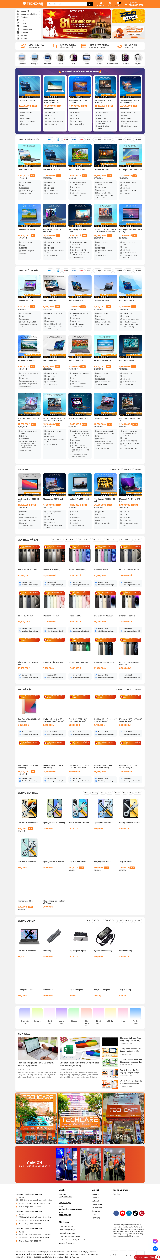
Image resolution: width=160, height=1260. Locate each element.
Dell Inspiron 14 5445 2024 (130, 170)
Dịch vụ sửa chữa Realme (129, 823)
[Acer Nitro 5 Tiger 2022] (79, 404)
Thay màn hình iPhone (77, 862)
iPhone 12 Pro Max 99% (104, 662)
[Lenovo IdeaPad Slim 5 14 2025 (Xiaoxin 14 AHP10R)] (130, 87)
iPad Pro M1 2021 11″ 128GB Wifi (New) (128, 767)
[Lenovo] (81, 139)
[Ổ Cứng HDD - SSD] (29, 975)
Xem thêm (138, 139)
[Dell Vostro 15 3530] (29, 87)
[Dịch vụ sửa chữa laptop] (29, 936)
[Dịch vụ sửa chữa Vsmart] (54, 847)
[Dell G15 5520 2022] (105, 404)
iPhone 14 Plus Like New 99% (28, 663)
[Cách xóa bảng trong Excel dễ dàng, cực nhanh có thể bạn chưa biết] (110, 1062)
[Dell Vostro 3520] (29, 155)
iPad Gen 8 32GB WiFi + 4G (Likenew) (29, 720)
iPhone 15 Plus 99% (51, 616)
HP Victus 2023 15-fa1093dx (103, 101)
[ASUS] (73, 139)
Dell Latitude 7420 (50, 361)
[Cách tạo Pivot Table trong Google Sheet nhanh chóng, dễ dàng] (80, 1048)
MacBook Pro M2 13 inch (78, 499)
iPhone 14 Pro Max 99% (104, 616)
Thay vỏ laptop (125, 990)
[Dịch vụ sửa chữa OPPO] (105, 808)
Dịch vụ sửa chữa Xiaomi (78, 823)
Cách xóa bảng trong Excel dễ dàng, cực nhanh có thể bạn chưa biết (131, 1062)
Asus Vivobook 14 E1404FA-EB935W (51, 101)
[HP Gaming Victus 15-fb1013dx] (54, 215)
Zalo (155, 1249)
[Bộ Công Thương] (119, 1220)
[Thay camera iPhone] (29, 886)
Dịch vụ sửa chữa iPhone (28, 823)
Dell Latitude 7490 (50, 301)
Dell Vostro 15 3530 (27, 100)
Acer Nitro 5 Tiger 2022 (78, 418)
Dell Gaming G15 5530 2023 (77, 231)
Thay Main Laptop (75, 990)
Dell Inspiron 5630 (101, 170)
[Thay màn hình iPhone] (79, 847)
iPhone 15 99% (74, 616)
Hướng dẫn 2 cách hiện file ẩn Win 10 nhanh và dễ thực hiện (131, 1051)
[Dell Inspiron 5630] (105, 155)
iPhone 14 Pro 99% (127, 616)
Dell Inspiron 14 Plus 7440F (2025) (130, 231)
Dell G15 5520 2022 (102, 418)
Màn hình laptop (125, 951)
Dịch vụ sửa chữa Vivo (27, 862)
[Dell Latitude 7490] (54, 286)
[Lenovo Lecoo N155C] (29, 215)
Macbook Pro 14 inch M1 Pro (129, 500)
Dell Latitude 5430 (126, 361)
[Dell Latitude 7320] (79, 346)
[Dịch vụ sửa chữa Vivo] (29, 847)
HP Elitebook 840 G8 (102, 361)
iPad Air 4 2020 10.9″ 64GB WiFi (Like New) (130, 720)
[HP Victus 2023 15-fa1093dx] (105, 87)
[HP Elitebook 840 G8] (105, 346)
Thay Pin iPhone (125, 862)
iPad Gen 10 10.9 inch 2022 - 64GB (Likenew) (105, 720)
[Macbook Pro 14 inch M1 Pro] (130, 484)
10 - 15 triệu (107, 139)
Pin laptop (47, 951)
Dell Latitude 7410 (75, 301)
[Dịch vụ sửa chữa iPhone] (29, 808)
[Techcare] (33, 4)
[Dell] (50, 139)
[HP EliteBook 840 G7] (29, 346)
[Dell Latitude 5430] (130, 346)
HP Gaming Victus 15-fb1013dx (52, 231)
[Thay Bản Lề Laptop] (105, 975)
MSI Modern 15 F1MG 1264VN (78, 101)
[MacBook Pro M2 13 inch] (79, 484)
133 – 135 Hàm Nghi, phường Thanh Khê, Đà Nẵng (33, 1200)
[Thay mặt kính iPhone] (105, 847)
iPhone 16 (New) (101, 569)
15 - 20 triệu (118, 139)
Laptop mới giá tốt (28, 139)
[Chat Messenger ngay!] (155, 1241)
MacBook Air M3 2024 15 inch (104, 500)
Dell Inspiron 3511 (101, 301)
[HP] (58, 139)
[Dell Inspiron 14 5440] (79, 155)
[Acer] (89, 139)
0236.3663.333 (35, 1224)
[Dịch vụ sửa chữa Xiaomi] (79, 808)
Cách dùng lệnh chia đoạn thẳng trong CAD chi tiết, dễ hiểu (131, 1040)
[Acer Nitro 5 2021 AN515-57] (29, 404)
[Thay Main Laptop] (79, 975)
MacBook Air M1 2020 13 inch (28, 500)
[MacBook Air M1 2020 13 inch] (29, 484)
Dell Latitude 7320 (75, 361)
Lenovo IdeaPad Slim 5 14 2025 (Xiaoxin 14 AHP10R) (129, 101)
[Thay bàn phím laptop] (79, 936)
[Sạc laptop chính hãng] (105, 936)
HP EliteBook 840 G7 (26, 361)
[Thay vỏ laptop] (130, 975)
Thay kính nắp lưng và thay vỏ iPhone (54, 902)
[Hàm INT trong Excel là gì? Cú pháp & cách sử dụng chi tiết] (38, 1048)
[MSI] (65, 139)
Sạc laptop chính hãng (103, 951)
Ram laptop (48, 990)
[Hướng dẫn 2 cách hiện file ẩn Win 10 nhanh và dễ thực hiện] (110, 1052)
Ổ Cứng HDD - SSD (25, 990)
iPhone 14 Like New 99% (53, 662)
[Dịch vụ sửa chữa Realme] (130, 808)
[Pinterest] (142, 1213)
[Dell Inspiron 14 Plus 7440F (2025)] (130, 215)
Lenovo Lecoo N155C (26, 230)
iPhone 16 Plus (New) (77, 569)
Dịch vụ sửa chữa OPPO (103, 823)
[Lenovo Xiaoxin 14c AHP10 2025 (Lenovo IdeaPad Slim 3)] (105, 215)
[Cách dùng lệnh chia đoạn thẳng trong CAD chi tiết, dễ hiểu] (110, 1041)
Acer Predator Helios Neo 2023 (129, 419)
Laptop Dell (96, 1198)
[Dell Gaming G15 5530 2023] (79, 215)
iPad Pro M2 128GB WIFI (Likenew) (28, 767)
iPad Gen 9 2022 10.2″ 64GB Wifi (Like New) (77, 720)
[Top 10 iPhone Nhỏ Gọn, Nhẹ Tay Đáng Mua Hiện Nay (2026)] (110, 1073)
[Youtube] (122, 1213)
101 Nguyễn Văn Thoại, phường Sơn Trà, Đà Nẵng (33, 1234)
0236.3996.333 (35, 1207)
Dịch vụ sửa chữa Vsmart (53, 862)
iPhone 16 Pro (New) (51, 569)
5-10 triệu (98, 139)
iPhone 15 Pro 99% (25, 616)
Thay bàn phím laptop (77, 951)
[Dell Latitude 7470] (29, 286)
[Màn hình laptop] (130, 936)
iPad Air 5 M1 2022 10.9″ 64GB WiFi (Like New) (78, 767)
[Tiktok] (135, 1213)
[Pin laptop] (54, 936)
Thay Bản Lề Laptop (102, 990)
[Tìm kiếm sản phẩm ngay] (90, 4)
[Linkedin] (129, 1213)
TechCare (116, 1194)
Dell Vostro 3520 (25, 170)
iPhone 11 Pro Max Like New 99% (129, 663)
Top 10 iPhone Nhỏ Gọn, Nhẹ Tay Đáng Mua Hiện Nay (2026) (130, 1072)
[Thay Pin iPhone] (130, 847)
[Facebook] (116, 1213)
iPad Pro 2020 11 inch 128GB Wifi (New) (103, 767)
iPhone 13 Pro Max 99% (78, 662)
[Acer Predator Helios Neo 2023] (130, 404)
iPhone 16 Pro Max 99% (27, 569)
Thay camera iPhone (26, 901)
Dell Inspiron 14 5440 (77, 170)
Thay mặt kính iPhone (102, 862)
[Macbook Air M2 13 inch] (54, 484)
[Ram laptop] (54, 975)
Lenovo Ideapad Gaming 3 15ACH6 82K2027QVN (54, 419)
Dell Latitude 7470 (25, 301)
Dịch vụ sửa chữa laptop (28, 951)
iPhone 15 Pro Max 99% (129, 569)
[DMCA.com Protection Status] (135, 1220)
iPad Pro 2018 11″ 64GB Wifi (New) (53, 767)
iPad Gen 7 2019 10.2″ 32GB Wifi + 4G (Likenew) (53, 720)
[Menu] (18, 4)
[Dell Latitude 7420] (54, 346)
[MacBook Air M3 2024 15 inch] (105, 484)
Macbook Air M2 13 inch (53, 499)
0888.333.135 (65, 1215)
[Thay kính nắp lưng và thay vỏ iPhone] (54, 886)
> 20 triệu (128, 139)
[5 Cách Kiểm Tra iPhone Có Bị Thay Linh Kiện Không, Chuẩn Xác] (110, 1084)
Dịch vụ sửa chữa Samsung (54, 823)
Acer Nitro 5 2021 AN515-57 (28, 419)
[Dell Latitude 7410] (79, 286)
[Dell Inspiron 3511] (105, 286)
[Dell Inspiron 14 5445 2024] (130, 155)
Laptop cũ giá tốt (28, 270)
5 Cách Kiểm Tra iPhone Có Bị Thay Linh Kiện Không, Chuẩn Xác (131, 1083)
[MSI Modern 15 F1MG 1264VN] (80, 87)
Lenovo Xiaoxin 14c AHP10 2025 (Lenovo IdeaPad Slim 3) (105, 231)
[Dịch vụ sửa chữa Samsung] (54, 808)
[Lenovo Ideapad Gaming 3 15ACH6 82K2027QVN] (54, 404)
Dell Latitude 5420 (126, 301)
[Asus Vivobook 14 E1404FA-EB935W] (54, 87)
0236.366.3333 (136, 5)
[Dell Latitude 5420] (130, 286)
